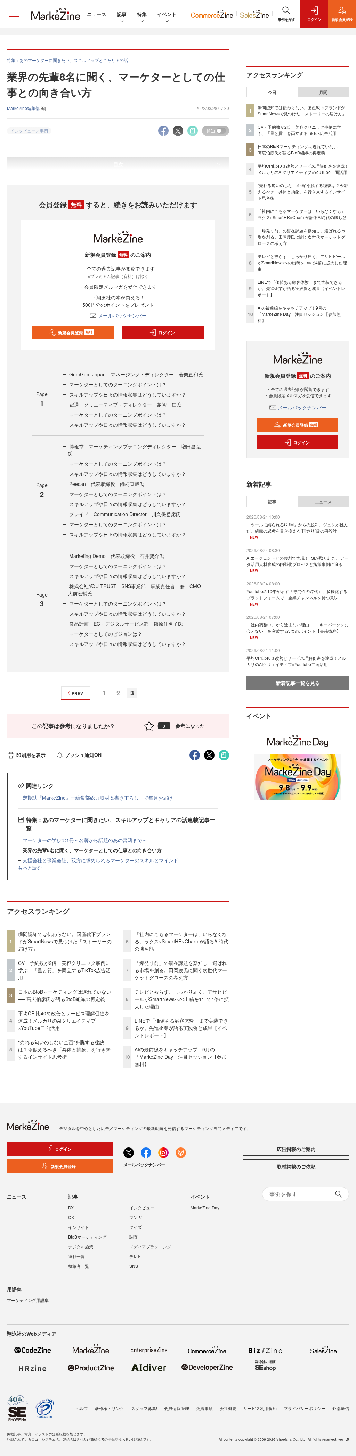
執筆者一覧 (78, 1266)
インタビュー (141, 1207)
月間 (323, 92)
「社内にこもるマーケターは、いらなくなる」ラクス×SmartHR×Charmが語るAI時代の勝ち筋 (181, 941)
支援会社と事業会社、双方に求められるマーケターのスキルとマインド (100, 860)
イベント (167, 13)
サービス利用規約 (260, 1408)
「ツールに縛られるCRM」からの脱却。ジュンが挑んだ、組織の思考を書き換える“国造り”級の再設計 (297, 527)
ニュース (96, 13)
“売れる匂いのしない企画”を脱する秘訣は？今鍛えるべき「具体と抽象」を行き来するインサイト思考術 (64, 1049)
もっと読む (30, 867)
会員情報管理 (176, 1408)
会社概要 (228, 1408)
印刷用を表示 (31, 754)
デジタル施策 (80, 1246)
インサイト (78, 1227)
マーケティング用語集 (28, 1300)
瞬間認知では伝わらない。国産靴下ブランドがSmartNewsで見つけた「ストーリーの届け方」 (65, 941)
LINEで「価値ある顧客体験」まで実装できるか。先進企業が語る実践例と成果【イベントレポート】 (181, 1028)
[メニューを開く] (14, 14)
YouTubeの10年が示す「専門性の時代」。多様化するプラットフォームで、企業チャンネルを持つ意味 (296, 594)
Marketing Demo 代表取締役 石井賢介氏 (116, 555)
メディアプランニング (150, 1246)
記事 (122, 13)
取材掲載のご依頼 (296, 1166)
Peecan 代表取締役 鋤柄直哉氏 (106, 483)
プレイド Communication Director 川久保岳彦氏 (125, 514)
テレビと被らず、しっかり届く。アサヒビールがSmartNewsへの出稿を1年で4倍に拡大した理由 (182, 999)
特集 (142, 13)
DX (71, 1207)
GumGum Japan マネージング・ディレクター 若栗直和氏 (136, 374)
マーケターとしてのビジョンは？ (105, 633)
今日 (272, 92)
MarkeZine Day (205, 1207)
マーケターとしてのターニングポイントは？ (118, 384)
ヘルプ (81, 1408)
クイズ (135, 1227)
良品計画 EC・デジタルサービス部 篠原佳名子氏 (126, 623)
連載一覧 (76, 1256)
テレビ (135, 1256)
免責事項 (204, 1408)
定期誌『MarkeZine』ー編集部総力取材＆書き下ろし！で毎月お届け (98, 797)
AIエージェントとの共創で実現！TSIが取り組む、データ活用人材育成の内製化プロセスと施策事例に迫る (297, 561)
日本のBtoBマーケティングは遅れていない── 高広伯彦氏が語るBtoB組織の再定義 (64, 995)
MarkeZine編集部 (23, 108)
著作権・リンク (109, 1408)
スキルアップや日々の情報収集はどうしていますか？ (127, 394)
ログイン (166, 332)
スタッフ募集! (144, 1408)
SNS (133, 1266)
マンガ (135, 1217)
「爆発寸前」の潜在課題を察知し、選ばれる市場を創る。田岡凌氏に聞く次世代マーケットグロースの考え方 (181, 970)
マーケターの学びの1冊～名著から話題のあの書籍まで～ (85, 840)
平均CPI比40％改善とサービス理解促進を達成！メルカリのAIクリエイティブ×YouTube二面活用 (64, 1020)
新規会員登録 (75, 332)
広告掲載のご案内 (296, 1148)
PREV (77, 693)
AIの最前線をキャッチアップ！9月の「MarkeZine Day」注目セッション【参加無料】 (181, 1056)
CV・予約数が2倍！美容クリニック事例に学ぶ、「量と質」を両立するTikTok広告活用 (64, 970)
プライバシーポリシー (304, 1408)
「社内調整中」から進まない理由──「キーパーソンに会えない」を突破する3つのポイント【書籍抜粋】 (297, 628)
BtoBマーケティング (87, 1237)
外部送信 (340, 1408)
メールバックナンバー (122, 315)
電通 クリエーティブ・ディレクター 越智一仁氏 (125, 404)
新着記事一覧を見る (298, 682)
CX (71, 1217)
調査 (133, 1237)
